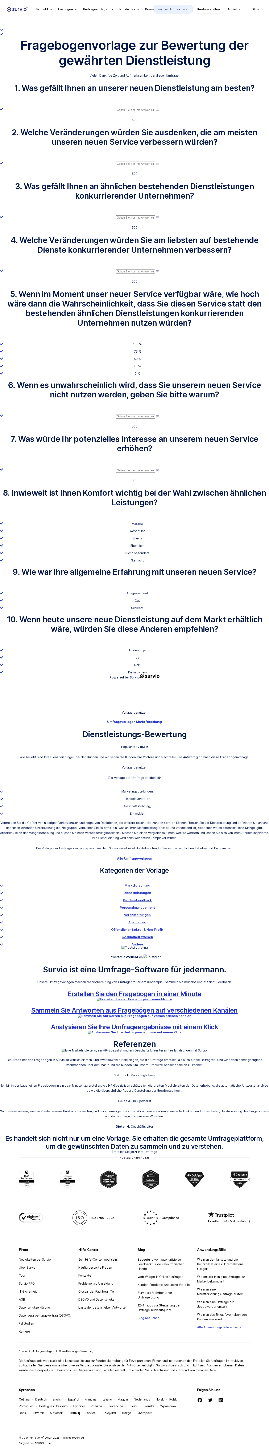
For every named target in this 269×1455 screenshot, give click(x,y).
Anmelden (235, 9)
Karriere (24, 1331)
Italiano (107, 1399)
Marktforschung (149, 722)
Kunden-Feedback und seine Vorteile (164, 1284)
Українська (168, 1406)
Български (144, 1413)
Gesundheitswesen (137, 937)
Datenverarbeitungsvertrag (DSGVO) (45, 1315)
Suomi (133, 1406)
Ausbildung (137, 922)
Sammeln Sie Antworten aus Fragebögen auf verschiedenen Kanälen (134, 1010)
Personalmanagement (137, 907)
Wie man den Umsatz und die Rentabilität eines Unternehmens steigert (220, 1264)
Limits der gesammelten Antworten (102, 1307)
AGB (22, 1299)
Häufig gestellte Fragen (95, 1267)
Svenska (148, 1406)
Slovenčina (115, 1406)
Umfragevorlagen (121, 722)
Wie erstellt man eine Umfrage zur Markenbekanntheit (221, 1279)
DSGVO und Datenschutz (96, 1299)
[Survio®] (17, 9)
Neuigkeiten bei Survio (35, 1259)
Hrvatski (38, 1413)
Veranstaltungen (137, 915)
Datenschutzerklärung (34, 1307)
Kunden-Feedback (137, 900)
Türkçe (126, 1413)
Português (26, 1406)
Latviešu (91, 1413)
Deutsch (41, 1399)
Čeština (24, 1399)
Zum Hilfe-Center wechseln (97, 1259)
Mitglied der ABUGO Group (35, 1443)
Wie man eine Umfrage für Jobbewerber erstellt (215, 1304)
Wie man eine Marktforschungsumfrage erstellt (220, 1292)
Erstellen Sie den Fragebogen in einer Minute (134, 994)
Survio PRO (27, 1283)
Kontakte (84, 1275)
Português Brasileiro (53, 1406)
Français (90, 1399)
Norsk (160, 1399)
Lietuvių (74, 1413)
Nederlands (142, 1399)
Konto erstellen (208, 9)
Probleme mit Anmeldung (95, 1283)
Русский (79, 1406)
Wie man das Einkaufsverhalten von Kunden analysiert (222, 1317)
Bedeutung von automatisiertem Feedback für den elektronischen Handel (161, 1264)
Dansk (23, 1413)
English (57, 1399)
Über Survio (27, 1267)
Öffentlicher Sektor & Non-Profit (137, 930)
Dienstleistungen (137, 893)
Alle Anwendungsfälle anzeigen (220, 1327)
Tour (22, 1275)
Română (96, 1406)
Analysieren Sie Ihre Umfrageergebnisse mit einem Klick (134, 1027)
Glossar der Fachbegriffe (96, 1291)
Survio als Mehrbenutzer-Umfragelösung (155, 1295)
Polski (173, 1399)
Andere (137, 944)
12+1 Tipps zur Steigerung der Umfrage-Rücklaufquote (159, 1308)
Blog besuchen (148, 1318)
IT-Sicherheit (28, 1291)
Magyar (123, 1399)
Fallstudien (26, 1323)
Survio (23, 1351)
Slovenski (56, 1413)
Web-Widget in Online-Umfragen (160, 1276)
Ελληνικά (109, 1413)
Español (73, 1399)
